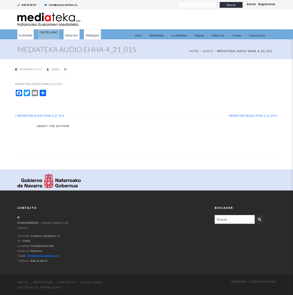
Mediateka (43, 282)
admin (55, 69)
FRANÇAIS (92, 35)
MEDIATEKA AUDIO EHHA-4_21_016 (252, 115)
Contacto (66, 282)
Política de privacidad (39, 287)
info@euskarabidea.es (63, 5)
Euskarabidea (263, 281)
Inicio (22, 282)
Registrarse (266, 4)
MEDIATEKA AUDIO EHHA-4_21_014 (40, 115)
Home (194, 51)
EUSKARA (25, 35)
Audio (208, 51)
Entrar (251, 4)
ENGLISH (71, 35)
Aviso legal (92, 282)
